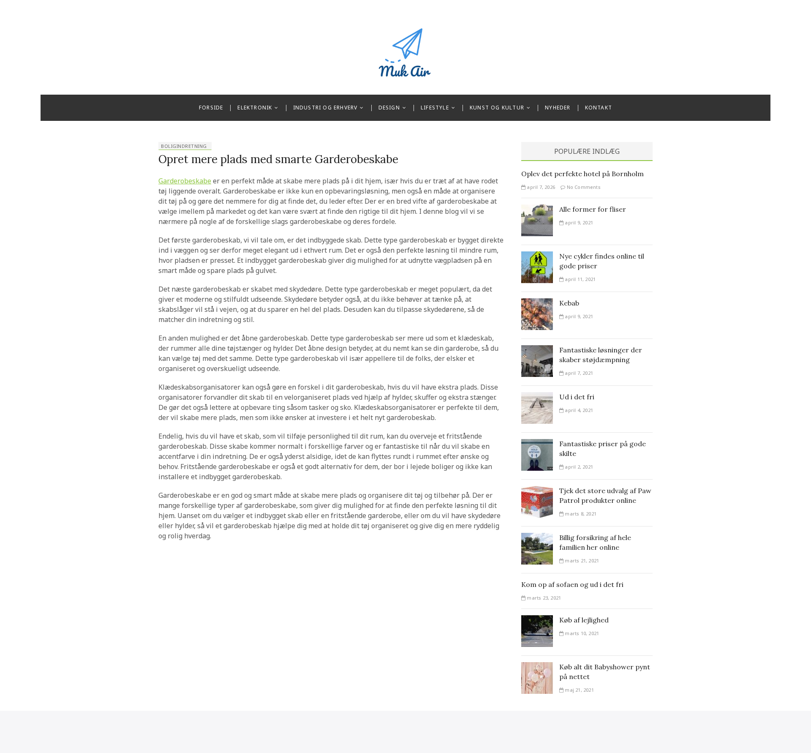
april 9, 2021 (578, 222)
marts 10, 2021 (581, 633)
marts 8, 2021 (579, 513)
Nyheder (557, 107)
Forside (211, 107)
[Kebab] (537, 303)
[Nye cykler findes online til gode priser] (537, 256)
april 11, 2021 (579, 279)
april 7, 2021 (578, 373)
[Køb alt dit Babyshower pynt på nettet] (537, 667)
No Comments (582, 187)
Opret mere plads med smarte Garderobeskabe (278, 159)
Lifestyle (435, 107)
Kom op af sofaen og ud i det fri (572, 584)
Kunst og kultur (497, 107)
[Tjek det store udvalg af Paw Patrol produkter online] (537, 491)
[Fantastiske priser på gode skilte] (537, 444)
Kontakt (598, 107)
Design (389, 107)
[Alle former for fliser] (537, 209)
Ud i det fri (576, 397)
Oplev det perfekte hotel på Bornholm (582, 173)
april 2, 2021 (578, 467)
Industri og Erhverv (325, 107)
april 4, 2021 (578, 410)
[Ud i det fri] (537, 397)
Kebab (569, 303)
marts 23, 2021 (543, 598)
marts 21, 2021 (581, 560)
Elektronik (254, 107)
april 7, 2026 (540, 187)
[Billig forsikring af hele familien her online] (537, 538)
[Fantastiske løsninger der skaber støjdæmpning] (537, 350)
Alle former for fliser (592, 209)
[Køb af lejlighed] (537, 620)
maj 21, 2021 (578, 690)
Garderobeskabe (184, 181)
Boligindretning (184, 146)
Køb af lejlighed (584, 620)
